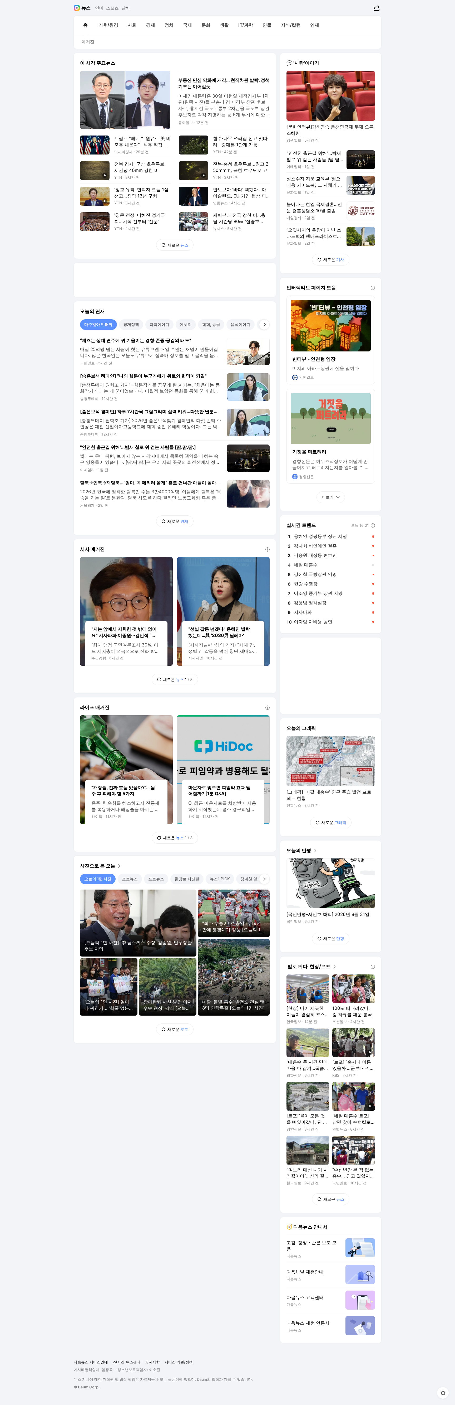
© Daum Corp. (87, 1387)
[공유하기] (376, 8)
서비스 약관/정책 (179, 1362)
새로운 (177, 245)
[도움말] (267, 549)
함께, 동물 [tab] (211, 324)
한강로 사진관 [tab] (187, 878)
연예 (99, 8)
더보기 (328, 497)
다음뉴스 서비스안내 (91, 1362)
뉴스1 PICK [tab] (220, 878)
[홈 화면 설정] (443, 1393)
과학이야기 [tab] (159, 324)
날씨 (125, 8)
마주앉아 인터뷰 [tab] (98, 324)
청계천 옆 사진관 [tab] (255, 878)
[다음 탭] (264, 324)
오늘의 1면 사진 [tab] (97, 878)
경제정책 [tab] (131, 324)
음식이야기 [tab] (240, 324)
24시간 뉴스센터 (126, 1362)
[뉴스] (86, 8)
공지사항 (152, 1362)
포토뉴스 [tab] (130, 878)
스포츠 (112, 8)
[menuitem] (85, 25)
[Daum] (77, 8)
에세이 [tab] (186, 324)
